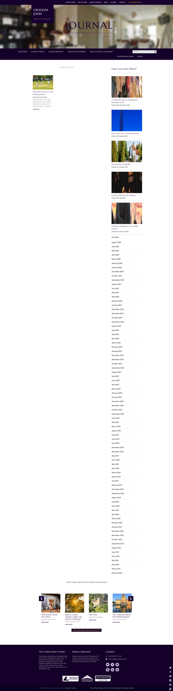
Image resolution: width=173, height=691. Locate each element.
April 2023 (115, 385)
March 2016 (116, 518)
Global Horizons (55, 51)
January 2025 (117, 305)
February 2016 (117, 523)
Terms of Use (108, 688)
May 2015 (115, 560)
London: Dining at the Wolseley (123, 195)
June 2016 (115, 506)
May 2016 (115, 510)
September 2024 (118, 322)
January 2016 (117, 527)
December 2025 (118, 272)
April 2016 (115, 514)
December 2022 (118, 401)
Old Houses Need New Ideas (49, 615)
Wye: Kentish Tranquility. (121, 164)
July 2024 (115, 330)
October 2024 (117, 318)
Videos (140, 56)
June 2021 (115, 439)
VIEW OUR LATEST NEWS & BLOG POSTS (86, 630)
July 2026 (115, 247)
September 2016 (118, 493)
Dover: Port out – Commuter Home (125, 133)
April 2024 (115, 339)
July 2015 (115, 552)
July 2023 (115, 376)
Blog (96, 688)
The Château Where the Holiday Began (122, 615)
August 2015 (116, 548)
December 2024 (118, 309)
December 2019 (118, 447)
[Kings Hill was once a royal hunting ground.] (43, 82)
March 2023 (116, 389)
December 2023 (118, 355)
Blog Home (22, 51)
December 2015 (117, 531)
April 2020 (115, 443)
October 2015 (117, 539)
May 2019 (115, 456)
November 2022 (118, 406)
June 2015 (115, 556)
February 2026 (117, 263)
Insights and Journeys (77, 51)
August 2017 (116, 477)
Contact (122, 2)
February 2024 (117, 347)
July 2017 (115, 481)
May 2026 (115, 251)
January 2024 (117, 351)
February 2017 (117, 485)
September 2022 (118, 414)
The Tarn (93, 614)
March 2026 (116, 259)
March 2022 (116, 426)
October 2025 (117, 276)
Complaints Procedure (120, 688)
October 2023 (117, 364)
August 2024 (116, 326)
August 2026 (116, 242)
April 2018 (115, 468)
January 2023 (117, 397)
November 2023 (118, 359)
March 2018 (116, 473)
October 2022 (117, 410)
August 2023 (116, 372)
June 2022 (115, 418)
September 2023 (118, 368)
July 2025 (115, 288)
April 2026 (115, 255)
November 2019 (118, 452)
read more (36, 109)
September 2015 (118, 544)
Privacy (101, 688)
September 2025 (118, 280)
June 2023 (115, 380)
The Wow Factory (71, 688)
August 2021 (116, 431)
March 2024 (116, 343)
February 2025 (117, 301)
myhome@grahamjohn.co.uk (117, 659)
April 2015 (115, 565)
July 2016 (115, 502)
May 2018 (115, 464)
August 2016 (116, 498)
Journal (114, 2)
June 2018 (115, 460)
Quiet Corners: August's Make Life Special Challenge (73, 616)
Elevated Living (37, 51)
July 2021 (115, 435)
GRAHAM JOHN (42, 14)
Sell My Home (82, 2)
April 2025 (115, 297)
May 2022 (115, 422)
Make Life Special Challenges (101, 51)
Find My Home (70, 2)
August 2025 (116, 284)
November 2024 (118, 313)
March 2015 (116, 569)
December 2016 (118, 489)
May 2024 (115, 334)
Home (93, 688)
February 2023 (117, 393)
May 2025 (115, 292)
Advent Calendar (95, 2)
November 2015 (117, 535)
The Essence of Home (125, 56)
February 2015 (117, 573)
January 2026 (117, 267)
